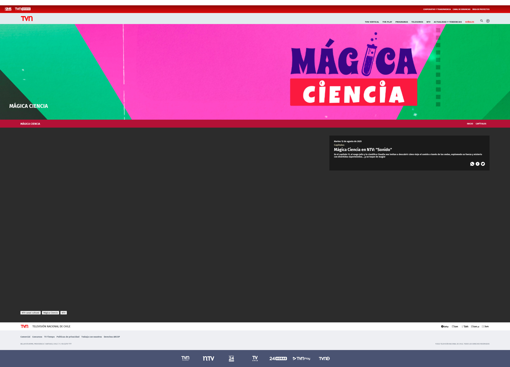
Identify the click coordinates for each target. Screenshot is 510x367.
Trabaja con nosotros (91, 336)
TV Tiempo (49, 336)
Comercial (25, 336)
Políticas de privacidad (68, 336)
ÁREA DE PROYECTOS (481, 9)
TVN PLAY (387, 21)
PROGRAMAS (402, 21)
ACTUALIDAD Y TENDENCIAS (448, 21)
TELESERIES (417, 21)
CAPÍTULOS (481, 123)
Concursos (37, 336)
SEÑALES (469, 21)
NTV (429, 21)
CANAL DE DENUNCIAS (461, 9)
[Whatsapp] (472, 164)
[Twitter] (483, 164)
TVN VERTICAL (372, 21)
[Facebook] (478, 164)
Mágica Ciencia (50, 312)
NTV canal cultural (30, 312)
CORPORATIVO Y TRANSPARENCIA (437, 9)
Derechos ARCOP (112, 336)
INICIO (470, 123)
